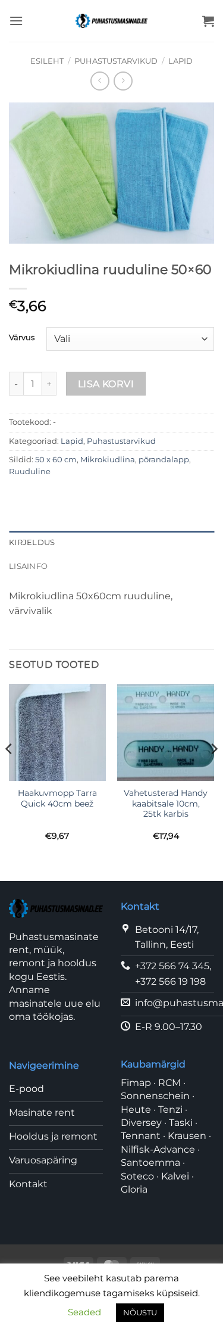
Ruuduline (30, 471)
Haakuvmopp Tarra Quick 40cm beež (57, 798)
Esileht (47, 61)
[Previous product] (123, 80)
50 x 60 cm (56, 459)
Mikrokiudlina (107, 459)
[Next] (213, 772)
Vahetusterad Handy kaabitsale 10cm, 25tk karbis (166, 803)
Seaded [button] (84, 1312)
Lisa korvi (106, 384)
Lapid (180, 61)
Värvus (21, 338)
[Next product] (99, 80)
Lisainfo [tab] (28, 566)
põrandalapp (164, 459)
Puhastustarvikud (116, 61)
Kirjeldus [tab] (32, 542)
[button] (16, 20)
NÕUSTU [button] (140, 1312)
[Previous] (9, 772)
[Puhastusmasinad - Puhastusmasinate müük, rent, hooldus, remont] (111, 21)
